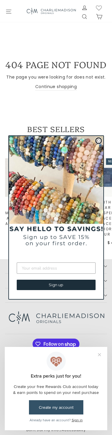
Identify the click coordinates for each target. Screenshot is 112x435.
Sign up (56, 284)
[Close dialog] (99, 141)
